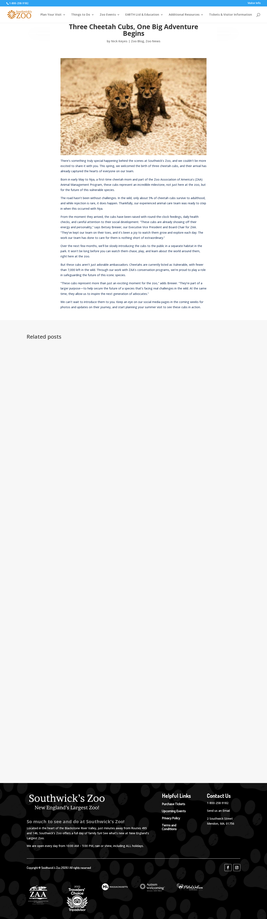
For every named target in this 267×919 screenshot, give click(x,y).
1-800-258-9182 (217, 803)
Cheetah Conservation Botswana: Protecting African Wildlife (88, 583)
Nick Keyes (119, 41)
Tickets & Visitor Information (230, 14)
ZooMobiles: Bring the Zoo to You (62, 751)
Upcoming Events (174, 811)
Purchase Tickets (173, 804)
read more (41, 422)
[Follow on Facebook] (228, 867)
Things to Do (80, 14)
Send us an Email (218, 811)
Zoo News (153, 41)
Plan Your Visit (51, 14)
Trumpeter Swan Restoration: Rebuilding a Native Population (88, 352)
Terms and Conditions (169, 827)
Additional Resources (184, 14)
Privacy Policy (171, 818)
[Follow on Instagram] (236, 867)
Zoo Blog (137, 41)
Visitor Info (254, 3)
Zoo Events (108, 14)
